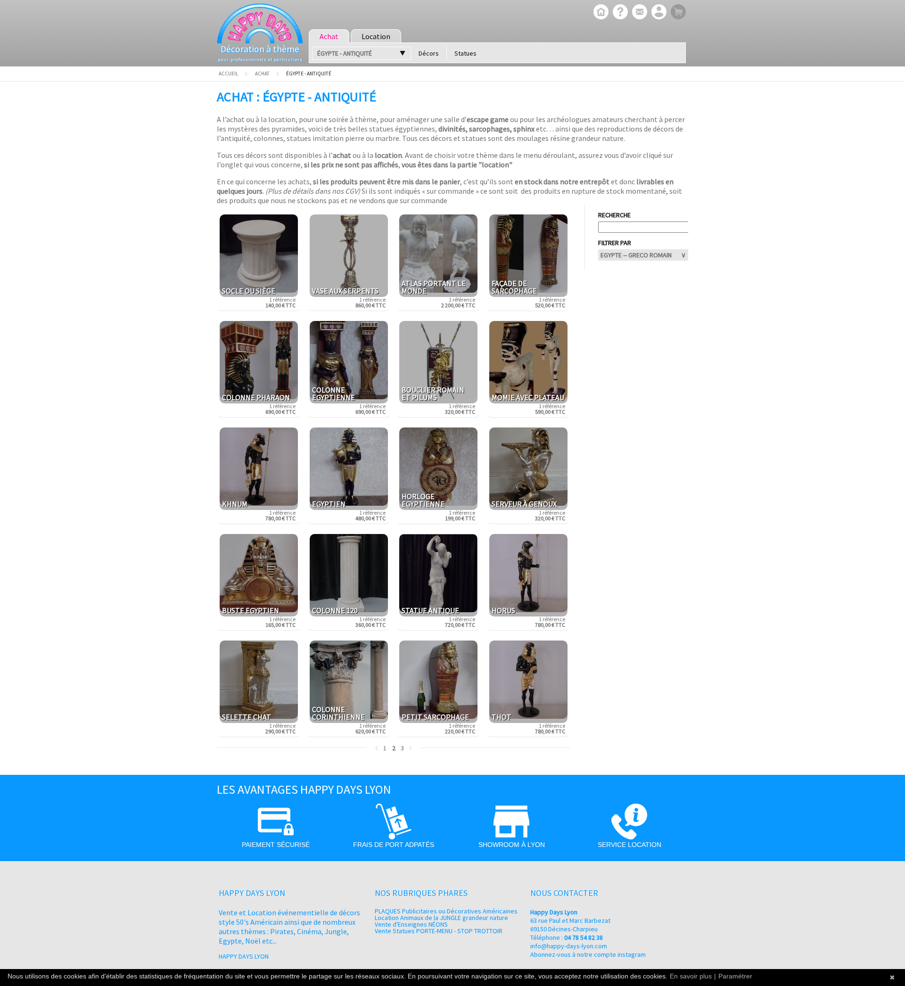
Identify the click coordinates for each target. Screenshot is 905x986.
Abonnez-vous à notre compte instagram (588, 954)
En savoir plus (691, 976)
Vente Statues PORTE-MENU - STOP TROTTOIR (438, 931)
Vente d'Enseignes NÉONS (411, 924)
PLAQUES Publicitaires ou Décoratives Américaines (446, 911)
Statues (465, 53)
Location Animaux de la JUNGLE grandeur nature (441, 917)
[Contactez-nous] (638, 12)
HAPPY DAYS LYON (244, 956)
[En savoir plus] (619, 12)
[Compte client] (657, 12)
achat (342, 155)
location (388, 155)
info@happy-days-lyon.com (568, 946)
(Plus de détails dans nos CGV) (312, 191)
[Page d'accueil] (600, 12)
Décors (429, 53)
